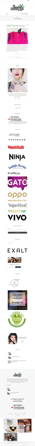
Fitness (8, 24)
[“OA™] (14, 120)
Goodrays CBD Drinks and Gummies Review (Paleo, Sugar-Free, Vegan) (19, 361)
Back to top (25, 444)
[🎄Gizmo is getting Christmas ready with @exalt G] (24, 426)
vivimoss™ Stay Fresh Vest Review (16, 26)
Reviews (12, 24)
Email (8, 228)
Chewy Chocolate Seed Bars (16, 356)
